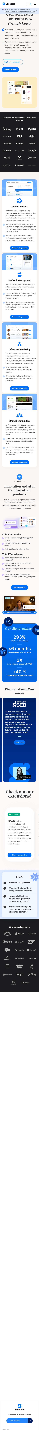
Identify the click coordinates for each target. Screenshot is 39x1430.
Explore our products (12, 62)
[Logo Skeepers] (9, 4)
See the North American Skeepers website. (20, 12)
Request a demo (10, 69)
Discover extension (19, 855)
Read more (20, 742)
